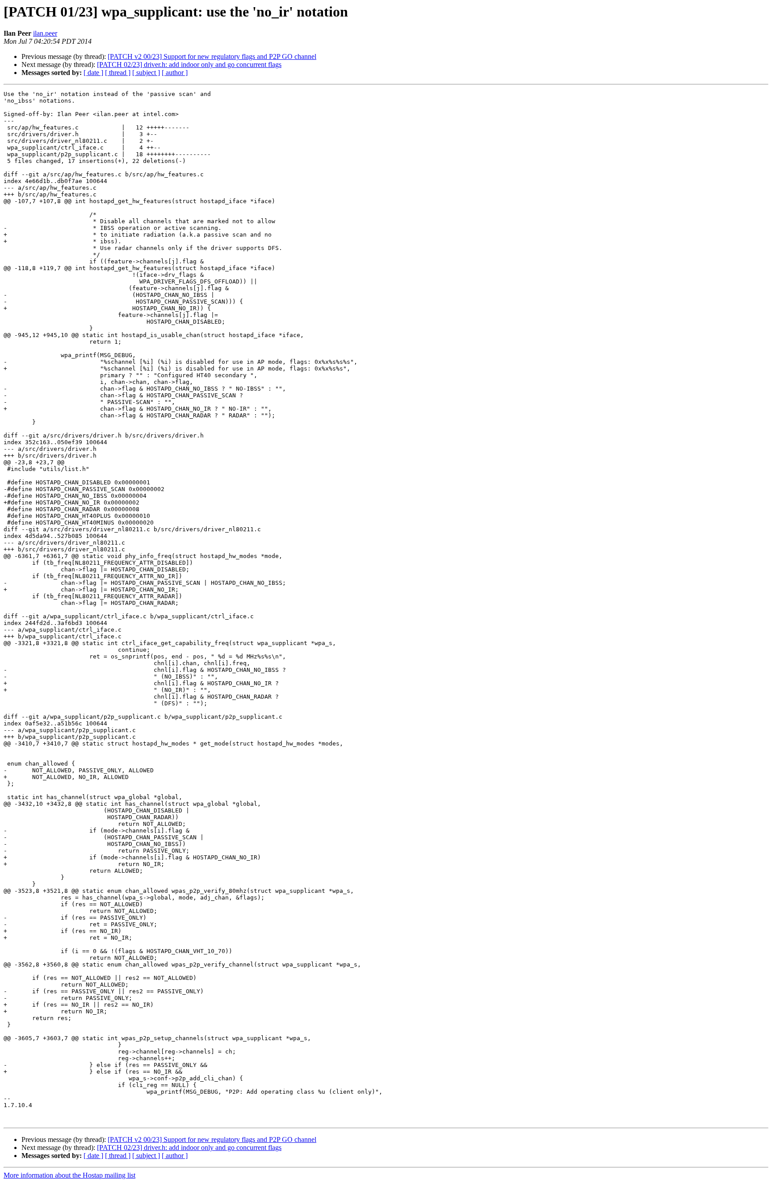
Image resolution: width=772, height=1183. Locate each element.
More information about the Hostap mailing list (69, 1175)
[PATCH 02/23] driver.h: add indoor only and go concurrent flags (189, 64)
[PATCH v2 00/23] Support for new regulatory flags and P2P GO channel (212, 56)
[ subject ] (146, 72)
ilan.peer (45, 33)
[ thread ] (117, 72)
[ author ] (175, 72)
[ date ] (93, 72)
